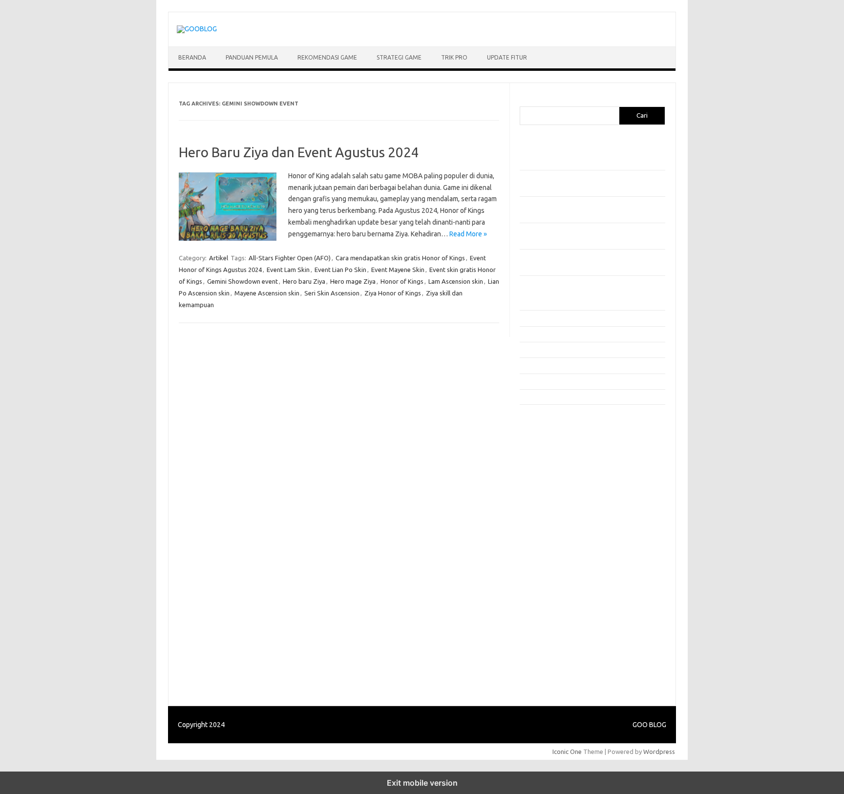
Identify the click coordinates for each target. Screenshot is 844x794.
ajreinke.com (543, 545)
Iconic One (567, 751)
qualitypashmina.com (555, 507)
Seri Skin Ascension (331, 293)
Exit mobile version (422, 783)
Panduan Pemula (252, 57)
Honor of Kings (401, 281)
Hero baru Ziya (304, 281)
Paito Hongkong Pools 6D (562, 675)
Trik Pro (454, 57)
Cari (525, 100)
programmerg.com (552, 498)
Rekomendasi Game (327, 57)
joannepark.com (548, 423)
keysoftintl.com (547, 442)
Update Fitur (507, 57)
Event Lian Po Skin (340, 269)
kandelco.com (545, 432)
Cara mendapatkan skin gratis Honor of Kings (400, 257)
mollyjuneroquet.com (555, 610)
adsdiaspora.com (550, 536)
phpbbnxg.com (546, 470)
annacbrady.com (548, 554)
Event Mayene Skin (397, 269)
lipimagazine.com (550, 592)
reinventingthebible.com (560, 648)
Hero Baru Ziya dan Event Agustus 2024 (299, 152)
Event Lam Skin (288, 269)
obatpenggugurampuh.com (564, 620)
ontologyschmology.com (560, 629)
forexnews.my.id (549, 517)
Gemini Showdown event (242, 281)
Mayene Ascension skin (266, 293)
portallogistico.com (553, 479)
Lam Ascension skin (455, 281)
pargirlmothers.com (553, 639)
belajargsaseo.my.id (554, 526)
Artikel (218, 257)
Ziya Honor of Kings (392, 293)
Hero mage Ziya (353, 281)
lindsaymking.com (550, 582)
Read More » (468, 234)
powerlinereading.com (557, 489)
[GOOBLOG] (197, 29)
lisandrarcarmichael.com (559, 601)
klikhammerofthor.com (557, 563)
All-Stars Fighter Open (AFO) (290, 257)
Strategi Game (399, 57)
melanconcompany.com (558, 451)
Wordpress (659, 751)
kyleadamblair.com (552, 573)
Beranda (192, 57)
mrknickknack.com (551, 460)
